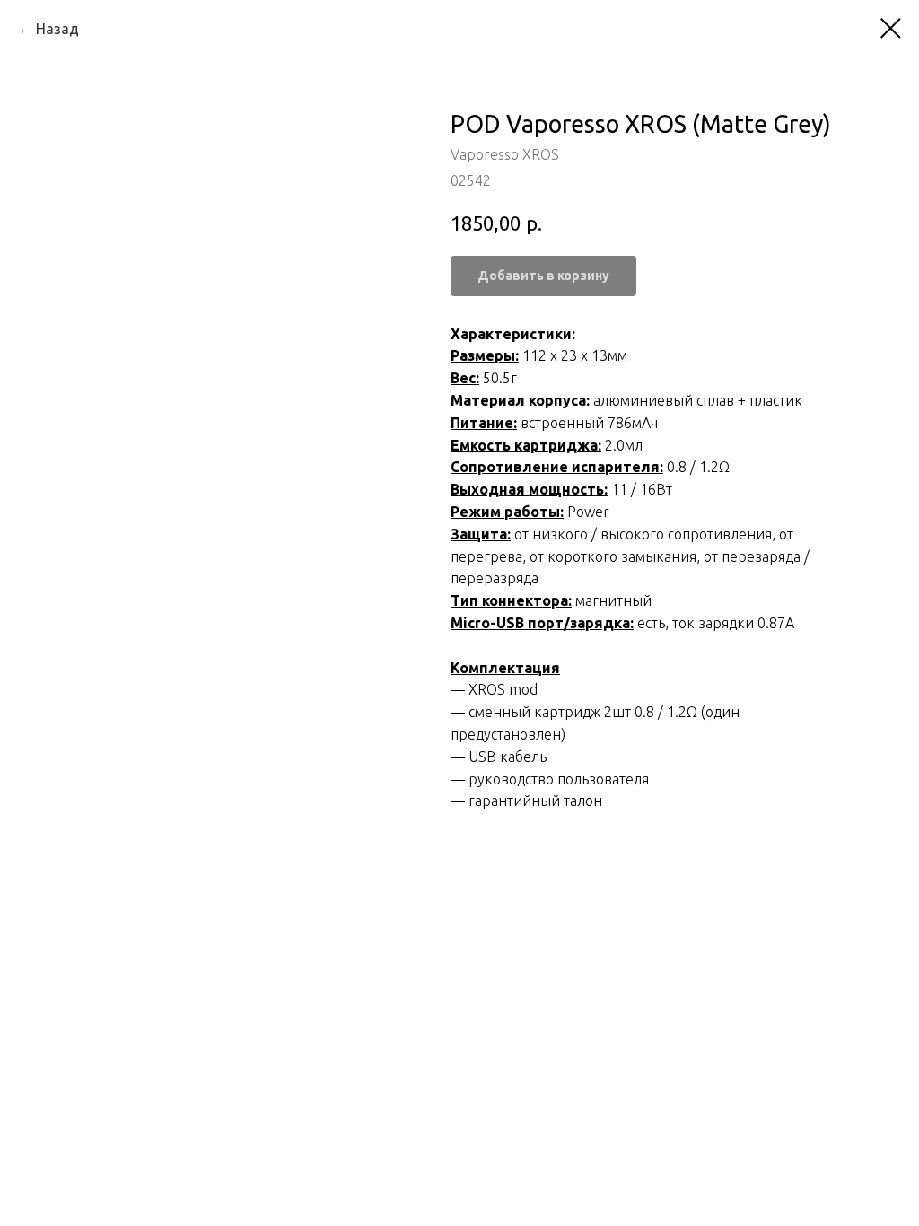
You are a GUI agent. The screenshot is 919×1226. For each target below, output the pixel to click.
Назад (57, 29)
